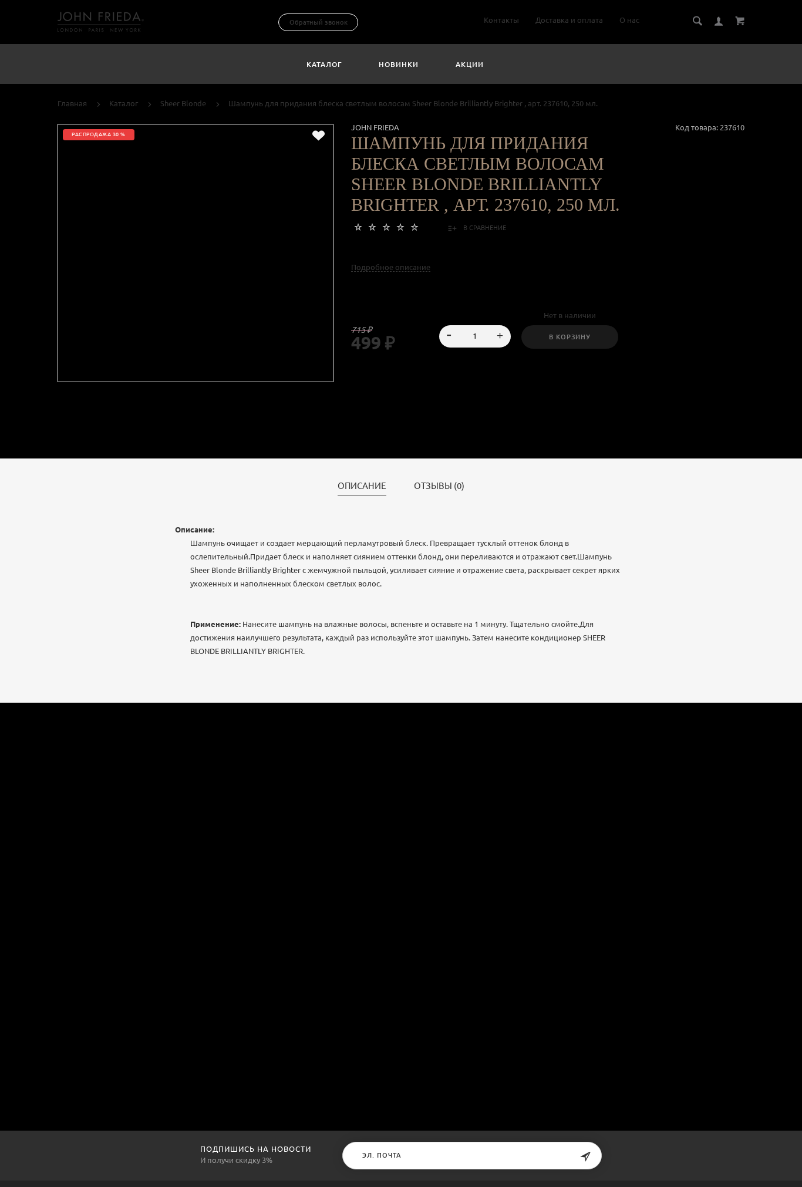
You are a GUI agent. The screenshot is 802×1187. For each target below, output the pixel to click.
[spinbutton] (475, 336)
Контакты (501, 20)
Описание (362, 486)
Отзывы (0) (439, 486)
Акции (470, 64)
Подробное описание (390, 267)
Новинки (399, 64)
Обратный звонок (318, 22)
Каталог (324, 64)
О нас (629, 20)
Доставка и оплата (569, 20)
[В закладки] (318, 135)
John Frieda (375, 127)
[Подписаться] (585, 1157)
